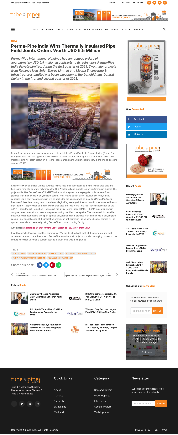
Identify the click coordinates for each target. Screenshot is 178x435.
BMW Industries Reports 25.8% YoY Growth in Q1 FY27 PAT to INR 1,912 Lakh (101, 297)
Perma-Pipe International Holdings (29, 258)
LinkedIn (138, 134)
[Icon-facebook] (149, 3)
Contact (112, 2)
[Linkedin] (160, 3)
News (79, 29)
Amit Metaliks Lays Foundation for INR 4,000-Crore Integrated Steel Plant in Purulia (45, 327)
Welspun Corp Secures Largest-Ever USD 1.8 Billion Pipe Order (136, 248)
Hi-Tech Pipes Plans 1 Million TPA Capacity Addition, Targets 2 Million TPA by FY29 (101, 327)
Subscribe (125, 2)
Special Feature (64, 29)
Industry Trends (93, 29)
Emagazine (139, 29)
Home (36, 29)
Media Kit (138, 2)
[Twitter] (154, 3)
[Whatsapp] (165, 3)
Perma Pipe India (56, 253)
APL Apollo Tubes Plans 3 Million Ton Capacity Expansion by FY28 (46, 312)
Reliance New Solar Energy (60, 258)
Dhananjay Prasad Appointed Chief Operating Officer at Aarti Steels (46, 297)
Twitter (137, 126)
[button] (164, 29)
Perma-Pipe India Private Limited (81, 253)
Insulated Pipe (19, 253)
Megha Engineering (37, 253)
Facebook (138, 119)
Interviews (47, 29)
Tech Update (111, 29)
